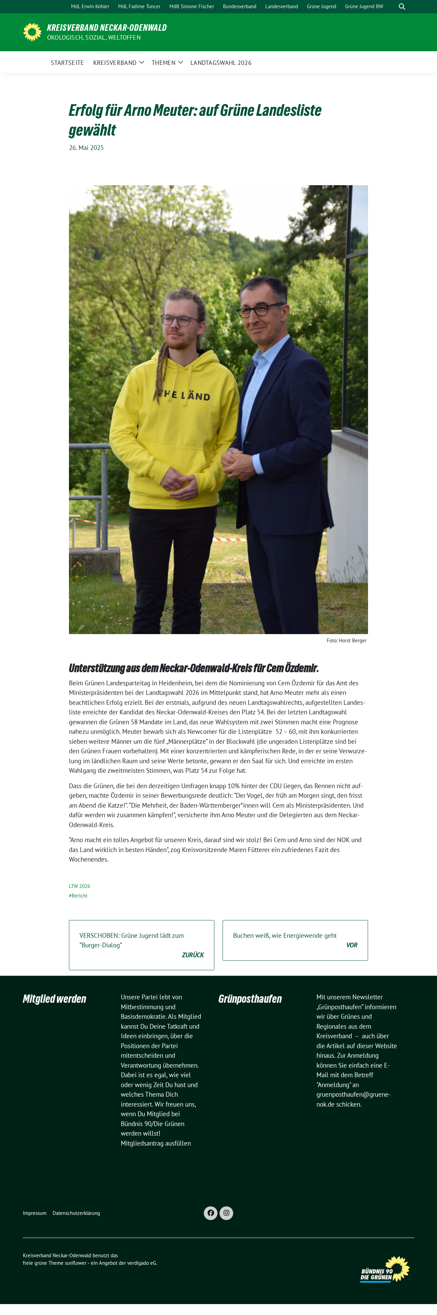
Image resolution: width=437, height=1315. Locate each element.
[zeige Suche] (402, 6)
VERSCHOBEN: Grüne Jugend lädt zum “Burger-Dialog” (142, 945)
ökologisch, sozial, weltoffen (94, 37)
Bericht (79, 895)
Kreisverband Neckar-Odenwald (107, 28)
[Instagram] (226, 1213)
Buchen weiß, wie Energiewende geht (295, 940)
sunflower (75, 1263)
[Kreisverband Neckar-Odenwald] (32, 31)
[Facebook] (210, 1213)
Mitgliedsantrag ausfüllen (156, 1143)
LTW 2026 (79, 886)
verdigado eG (141, 1263)
